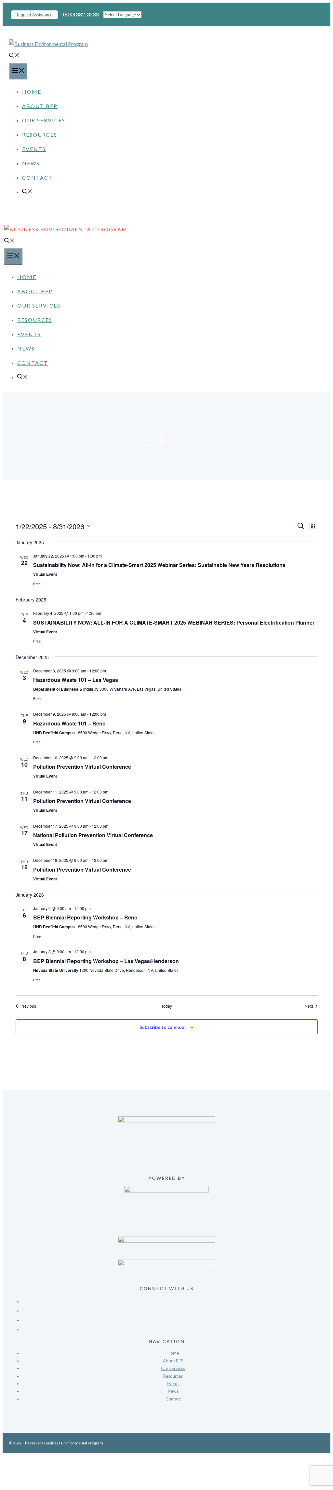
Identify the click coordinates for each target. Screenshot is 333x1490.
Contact (37, 177)
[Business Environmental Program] (65, 229)
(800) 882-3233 (81, 14)
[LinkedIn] (173, 1327)
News (31, 163)
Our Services (43, 120)
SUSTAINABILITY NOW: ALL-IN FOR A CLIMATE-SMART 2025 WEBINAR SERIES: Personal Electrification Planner (173, 622)
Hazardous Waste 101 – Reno (69, 723)
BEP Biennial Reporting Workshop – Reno (85, 917)
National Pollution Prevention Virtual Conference (93, 835)
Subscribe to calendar (163, 1027)
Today (166, 1006)
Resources (39, 134)
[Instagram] (173, 1318)
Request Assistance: (34, 14)
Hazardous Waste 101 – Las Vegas (75, 679)
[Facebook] (173, 1299)
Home (31, 92)
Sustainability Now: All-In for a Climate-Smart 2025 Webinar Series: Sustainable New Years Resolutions (159, 565)
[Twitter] (173, 1308)
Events (34, 149)
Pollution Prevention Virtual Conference (82, 766)
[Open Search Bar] (14, 56)
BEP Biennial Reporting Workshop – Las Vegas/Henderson (106, 961)
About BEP (40, 106)
